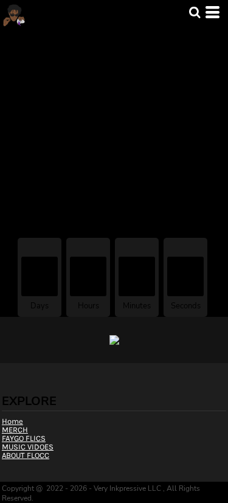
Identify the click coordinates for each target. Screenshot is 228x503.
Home (12, 37)
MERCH (43, 37)
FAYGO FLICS (24, 438)
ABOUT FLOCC (25, 455)
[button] (194, 12)
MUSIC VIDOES (28, 446)
